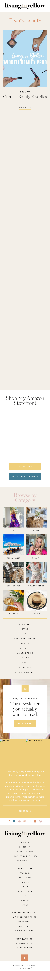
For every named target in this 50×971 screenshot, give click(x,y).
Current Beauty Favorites (25, 97)
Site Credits (24, 967)
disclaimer (25, 969)
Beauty (16, 20)
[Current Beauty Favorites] (25, 58)
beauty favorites (24, 23)
